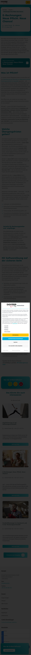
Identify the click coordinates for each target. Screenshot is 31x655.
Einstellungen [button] (15, 323)
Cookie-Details (5, 350)
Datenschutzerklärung (16, 350)
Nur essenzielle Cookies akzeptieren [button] (15, 345)
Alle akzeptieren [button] (15, 335)
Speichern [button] (15, 342)
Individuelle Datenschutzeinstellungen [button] (15, 338)
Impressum (26, 350)
